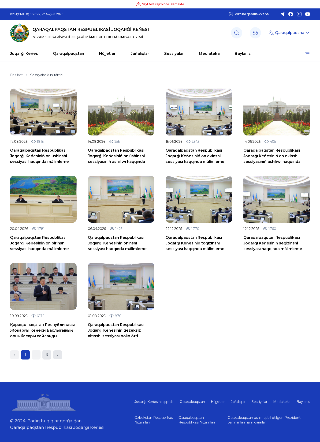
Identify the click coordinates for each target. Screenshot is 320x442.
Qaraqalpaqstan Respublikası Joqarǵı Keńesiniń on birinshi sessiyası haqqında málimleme (39, 243)
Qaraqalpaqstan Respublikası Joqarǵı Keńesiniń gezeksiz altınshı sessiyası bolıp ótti (116, 330)
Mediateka (209, 53)
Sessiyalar (174, 53)
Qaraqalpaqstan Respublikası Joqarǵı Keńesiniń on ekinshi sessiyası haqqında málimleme (195, 156)
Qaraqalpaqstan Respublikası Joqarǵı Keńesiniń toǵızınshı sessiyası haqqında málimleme (195, 243)
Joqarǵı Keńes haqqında (154, 402)
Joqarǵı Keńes (24, 53)
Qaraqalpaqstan (68, 53)
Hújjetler (107, 53)
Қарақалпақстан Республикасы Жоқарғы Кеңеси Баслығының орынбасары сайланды (42, 330)
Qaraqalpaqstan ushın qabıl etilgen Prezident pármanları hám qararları (264, 420)
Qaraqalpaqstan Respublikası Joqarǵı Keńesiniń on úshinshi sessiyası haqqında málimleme (39, 156)
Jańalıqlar (140, 53)
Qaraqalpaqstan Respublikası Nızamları (197, 420)
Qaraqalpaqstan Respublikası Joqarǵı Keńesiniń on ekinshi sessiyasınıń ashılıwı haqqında (272, 156)
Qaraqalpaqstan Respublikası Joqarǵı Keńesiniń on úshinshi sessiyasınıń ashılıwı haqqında (116, 156)
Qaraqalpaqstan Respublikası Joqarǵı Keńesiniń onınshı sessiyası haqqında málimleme (117, 243)
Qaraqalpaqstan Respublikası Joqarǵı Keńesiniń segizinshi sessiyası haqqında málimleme (272, 243)
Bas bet (16, 75)
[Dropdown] (255, 32)
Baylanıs (243, 53)
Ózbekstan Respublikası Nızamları (153, 420)
